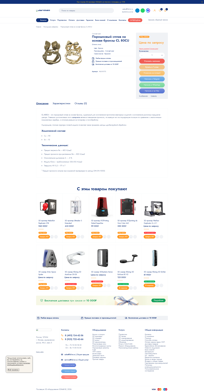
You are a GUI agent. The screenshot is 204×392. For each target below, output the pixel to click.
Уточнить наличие (152, 61)
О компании (149, 336)
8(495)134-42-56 (127, 12)
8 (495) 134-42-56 (74, 335)
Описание (42, 103)
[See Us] (40, 349)
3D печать (122, 336)
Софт (94, 350)
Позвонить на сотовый (152, 73)
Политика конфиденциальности (153, 366)
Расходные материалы (51, 27)
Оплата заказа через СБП (155, 342)
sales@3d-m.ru (127, 9)
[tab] (42, 103)
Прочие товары (98, 359)
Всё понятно (13, 369)
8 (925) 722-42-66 (74, 339)
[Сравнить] (154, 96)
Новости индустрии (152, 348)
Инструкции (149, 351)
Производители (151, 353)
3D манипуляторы (99, 342)
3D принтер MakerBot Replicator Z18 (46, 221)
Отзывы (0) (81, 103)
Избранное (161, 9)
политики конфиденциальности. (18, 364)
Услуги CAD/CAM (125, 344)
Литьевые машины (99, 357)
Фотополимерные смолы (101, 346)
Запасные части (98, 355)
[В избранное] (143, 96)
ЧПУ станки (96, 351)
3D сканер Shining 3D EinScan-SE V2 (126, 273)
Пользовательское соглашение (152, 370)
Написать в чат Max (152, 91)
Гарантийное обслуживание (155, 346)
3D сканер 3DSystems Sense (102, 272)
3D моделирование (126, 340)
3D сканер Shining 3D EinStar (155, 272)
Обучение (122, 342)
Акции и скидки (98, 334)
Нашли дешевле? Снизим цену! (148, 49)
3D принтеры (97, 336)
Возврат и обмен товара (154, 361)
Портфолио (123, 334)
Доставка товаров (151, 344)
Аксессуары (96, 353)
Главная (38, 27)
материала (76, 117)
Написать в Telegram (152, 79)
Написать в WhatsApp (152, 85)
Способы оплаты (151, 340)
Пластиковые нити (99, 344)
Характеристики (61, 103)
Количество (144, 51)
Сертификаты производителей (156, 363)
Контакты (148, 334)
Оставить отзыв (96, 44)
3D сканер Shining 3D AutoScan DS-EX (73, 273)
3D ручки (95, 340)
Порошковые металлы (100, 348)
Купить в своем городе (153, 359)
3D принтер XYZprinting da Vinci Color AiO (127, 221)
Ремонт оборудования (127, 346)
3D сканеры (96, 338)
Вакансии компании (152, 357)
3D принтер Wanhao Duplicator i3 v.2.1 (151, 221)
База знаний (149, 350)
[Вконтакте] (43, 349)
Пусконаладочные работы (128, 348)
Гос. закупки (149, 355)
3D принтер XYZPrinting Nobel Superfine (100, 221)
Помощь (148, 338)
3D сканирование (125, 338)
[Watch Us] (37, 349)
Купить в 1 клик (152, 67)
